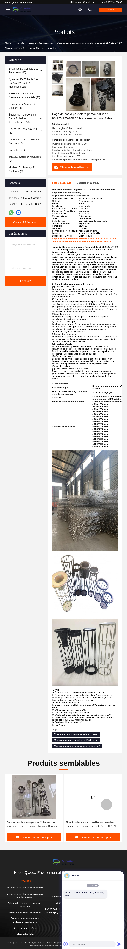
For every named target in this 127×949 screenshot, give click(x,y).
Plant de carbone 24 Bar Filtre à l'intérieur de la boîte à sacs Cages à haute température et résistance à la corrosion (91, 824)
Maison (8, 43)
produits (20, 43)
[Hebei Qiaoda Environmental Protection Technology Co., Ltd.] (21, 9)
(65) (23, 70)
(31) (24, 95)
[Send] (119, 944)
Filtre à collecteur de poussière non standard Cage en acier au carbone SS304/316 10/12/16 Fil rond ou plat (32, 824)
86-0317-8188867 (113, 2)
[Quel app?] (11, 212)
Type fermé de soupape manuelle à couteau (76, 734)
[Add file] (66, 944)
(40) (23, 131)
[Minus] (119, 876)
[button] (20, 804)
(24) (23, 83)
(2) (17, 150)
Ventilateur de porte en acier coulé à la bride (76, 740)
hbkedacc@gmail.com (84, 2)
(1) (25, 159)
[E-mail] (18, 212)
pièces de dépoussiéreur (40, 43)
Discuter (110, 9)
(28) (22, 118)
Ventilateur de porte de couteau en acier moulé (77, 746)
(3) (24, 141)
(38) (22, 106)
